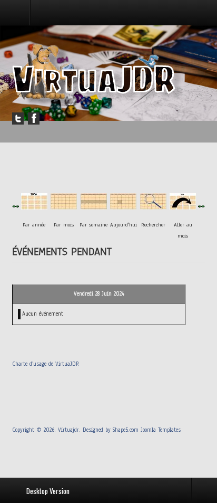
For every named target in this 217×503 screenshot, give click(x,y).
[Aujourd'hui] (123, 206)
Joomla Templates (161, 430)
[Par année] (34, 206)
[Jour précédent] (17, 206)
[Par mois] (64, 206)
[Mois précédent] (14, 206)
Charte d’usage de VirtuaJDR (45, 364)
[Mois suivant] (203, 206)
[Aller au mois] (183, 206)
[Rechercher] (153, 206)
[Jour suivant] (200, 206)
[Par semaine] (94, 206)
